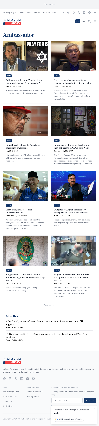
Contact (46, 12)
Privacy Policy (33, 396)
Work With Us (8, 406)
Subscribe (90, 400)
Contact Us (7, 401)
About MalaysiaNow (11, 391)
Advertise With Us (10, 396)
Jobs (54, 12)
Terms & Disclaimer (35, 391)
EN (77, 21)
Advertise (37, 12)
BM (83, 21)
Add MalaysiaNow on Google (70, 419)
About (29, 12)
